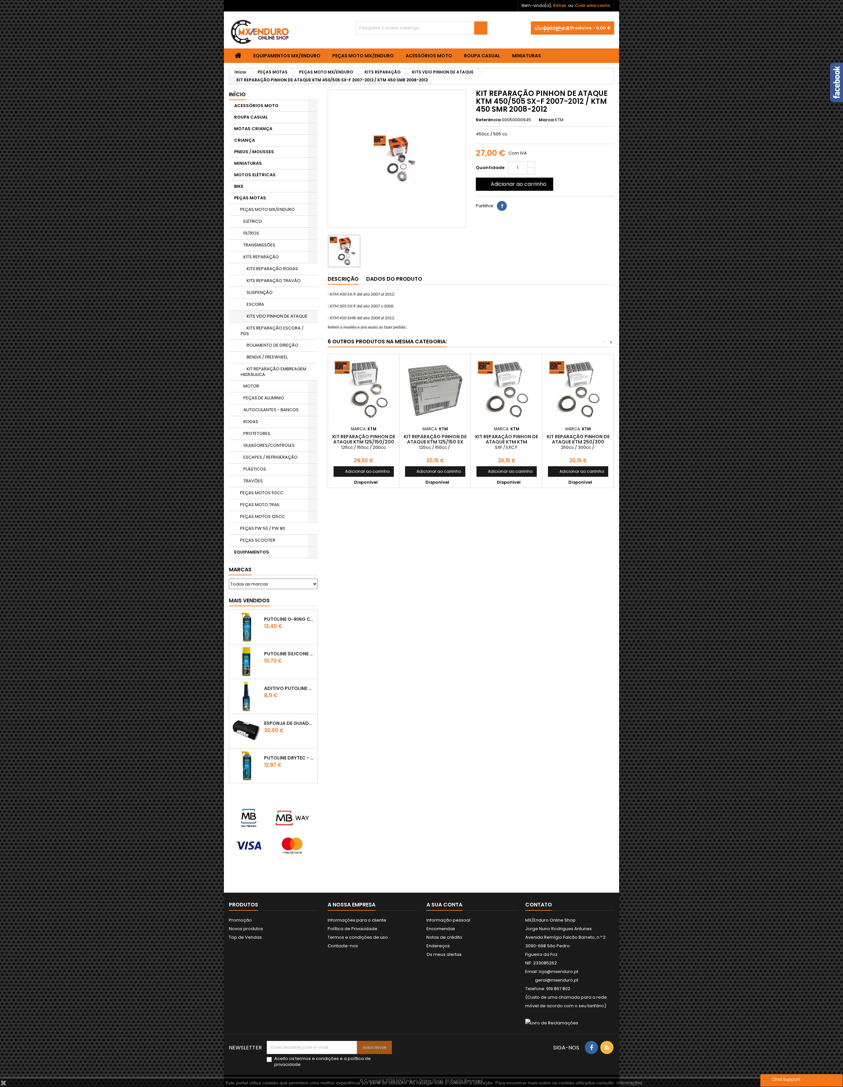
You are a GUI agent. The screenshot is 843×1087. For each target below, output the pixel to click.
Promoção (240, 920)
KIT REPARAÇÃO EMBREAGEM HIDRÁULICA (273, 372)
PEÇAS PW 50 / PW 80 (262, 528)
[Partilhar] (502, 206)
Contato (538, 904)
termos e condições (317, 1058)
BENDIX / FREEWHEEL (267, 357)
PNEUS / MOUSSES (254, 152)
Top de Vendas (245, 937)
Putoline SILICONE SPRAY (289, 653)
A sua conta (444, 904)
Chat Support (786, 1079)
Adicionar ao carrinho (513, 184)
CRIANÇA (244, 140)
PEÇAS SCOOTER (257, 540)
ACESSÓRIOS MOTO (429, 55)
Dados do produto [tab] (394, 279)
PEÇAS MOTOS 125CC (262, 516)
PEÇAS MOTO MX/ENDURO (363, 55)
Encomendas (440, 929)
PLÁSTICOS (254, 469)
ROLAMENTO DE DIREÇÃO (272, 345)
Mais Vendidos (249, 600)
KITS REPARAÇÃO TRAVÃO (274, 280)
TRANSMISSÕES (259, 245)
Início (237, 94)
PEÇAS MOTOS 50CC (262, 493)
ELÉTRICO (252, 221)
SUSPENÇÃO (260, 292)
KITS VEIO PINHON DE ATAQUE (277, 316)
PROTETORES (256, 433)
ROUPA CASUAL (482, 55)
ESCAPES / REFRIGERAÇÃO (270, 457)
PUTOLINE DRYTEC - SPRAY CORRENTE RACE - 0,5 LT (289, 757)
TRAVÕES (253, 481)
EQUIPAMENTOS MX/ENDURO (286, 55)
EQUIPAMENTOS (251, 552)
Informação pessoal (448, 920)
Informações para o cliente (357, 920)
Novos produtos (246, 929)
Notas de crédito (444, 937)
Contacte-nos (343, 946)
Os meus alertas (444, 954)
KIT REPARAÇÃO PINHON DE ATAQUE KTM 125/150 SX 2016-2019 (435, 441)
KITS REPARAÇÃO (261, 257)
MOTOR (251, 386)
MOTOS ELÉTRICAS (255, 175)
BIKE (238, 186)
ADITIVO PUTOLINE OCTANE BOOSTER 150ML (289, 688)
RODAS (250, 421)
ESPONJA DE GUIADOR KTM (289, 723)
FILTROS (251, 233)
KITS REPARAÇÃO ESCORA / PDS (272, 331)
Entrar (559, 5)
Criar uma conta (592, 5)
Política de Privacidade (352, 929)
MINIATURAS (526, 55)
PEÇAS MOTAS (250, 198)
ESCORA (255, 304)
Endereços (438, 946)
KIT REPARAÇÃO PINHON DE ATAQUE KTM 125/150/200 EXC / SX (363, 441)
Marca (546, 120)
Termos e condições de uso (358, 937)
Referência (488, 120)
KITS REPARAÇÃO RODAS (272, 269)
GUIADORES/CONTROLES (269, 445)
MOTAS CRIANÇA (253, 129)
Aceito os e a (322, 1062)
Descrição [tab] (343, 279)
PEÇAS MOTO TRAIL (260, 504)
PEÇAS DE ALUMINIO (263, 398)
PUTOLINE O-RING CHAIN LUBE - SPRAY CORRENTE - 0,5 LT (289, 619)
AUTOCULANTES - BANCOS (271, 410)
